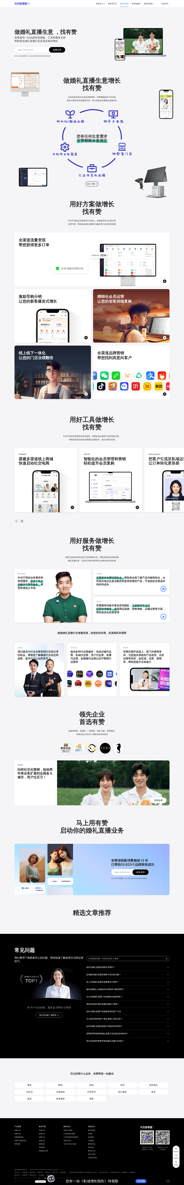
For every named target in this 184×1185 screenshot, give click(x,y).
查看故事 (158, 800)
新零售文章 (33, 1175)
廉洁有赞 (63, 1172)
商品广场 (17, 1175)
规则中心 (47, 1172)
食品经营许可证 (115, 1172)
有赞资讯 (24, 1175)
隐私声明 (32, 1172)
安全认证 (55, 1172)
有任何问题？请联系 (47, 1015)
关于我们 (17, 1172)
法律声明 (24, 1172)
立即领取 (141, 1181)
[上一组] (16, 521)
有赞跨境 (132, 1172)
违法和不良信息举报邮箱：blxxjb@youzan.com (83, 1172)
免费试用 (57, 50)
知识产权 (40, 1172)
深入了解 (91, 184)
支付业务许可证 (103, 1172)
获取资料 (140, 872)
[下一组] (22, 521)
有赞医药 (124, 1172)
